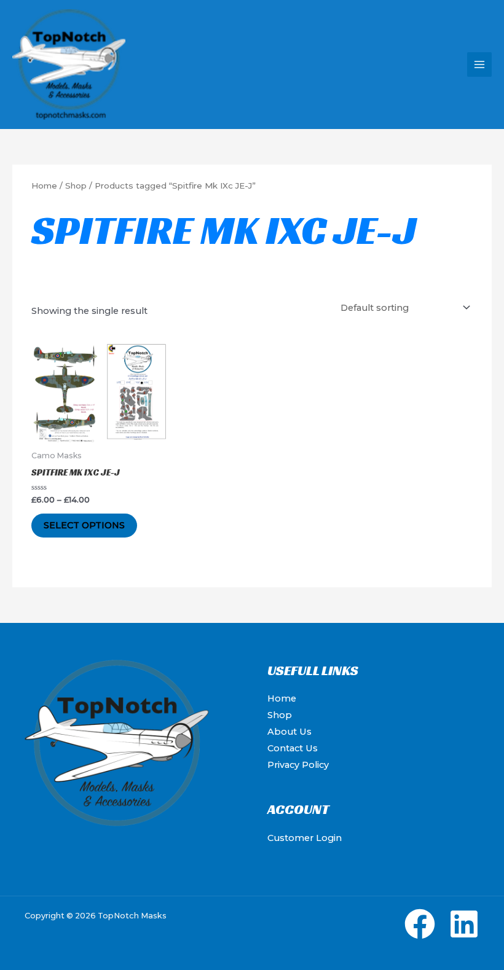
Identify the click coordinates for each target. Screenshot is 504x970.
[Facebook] (419, 924)
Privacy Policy (298, 764)
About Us (289, 731)
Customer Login (304, 837)
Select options (84, 525)
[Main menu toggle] (479, 64)
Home (44, 185)
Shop (76, 185)
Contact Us (292, 748)
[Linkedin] (464, 924)
